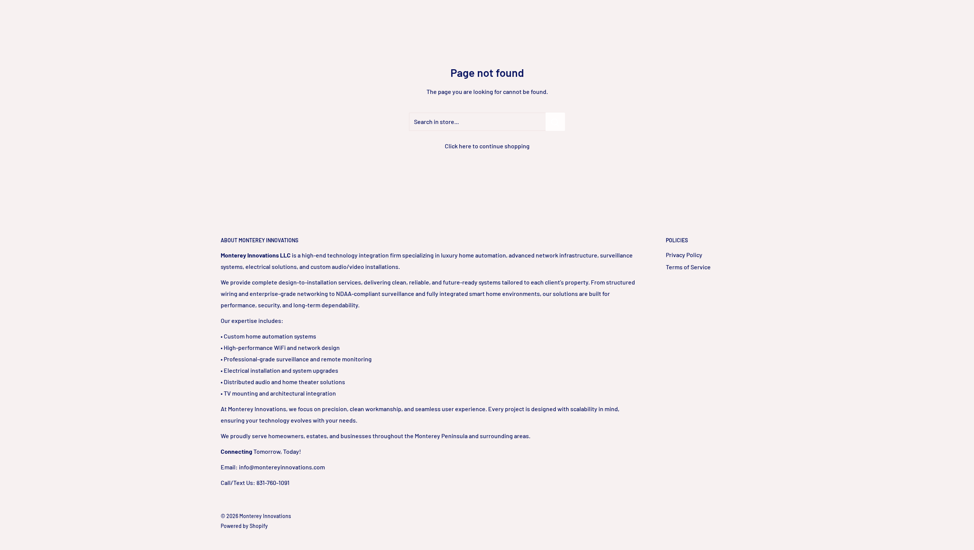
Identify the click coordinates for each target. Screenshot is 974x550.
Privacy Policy (684, 254)
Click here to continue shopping (487, 145)
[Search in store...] (555, 122)
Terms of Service (688, 266)
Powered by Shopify (244, 526)
